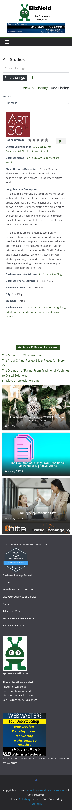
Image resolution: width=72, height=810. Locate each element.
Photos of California (14, 686)
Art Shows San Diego (51, 274)
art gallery (59, 307)
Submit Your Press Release (18, 618)
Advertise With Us (13, 611)
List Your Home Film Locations (20, 695)
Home (6, 582)
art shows (11, 312)
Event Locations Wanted (17, 691)
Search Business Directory (18, 589)
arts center (37, 312)
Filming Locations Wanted (18, 682)
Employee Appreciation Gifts (20, 381)
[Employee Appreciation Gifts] (36, 500)
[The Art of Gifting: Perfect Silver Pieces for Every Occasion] (36, 407)
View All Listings (36, 87)
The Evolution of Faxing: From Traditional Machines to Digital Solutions (37, 464)
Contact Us (9, 604)
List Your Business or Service (19, 596)
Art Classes (39, 146)
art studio (24, 312)
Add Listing (60, 87)
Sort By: (7, 96)
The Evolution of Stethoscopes (22, 355)
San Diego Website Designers (20, 699)
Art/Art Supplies (41, 151)
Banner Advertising (14, 625)
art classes (30, 307)
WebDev (12, 763)
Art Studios (23, 151)
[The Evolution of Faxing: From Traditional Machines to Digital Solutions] (36, 454)
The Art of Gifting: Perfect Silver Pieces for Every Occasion (37, 419)
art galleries (45, 307)
